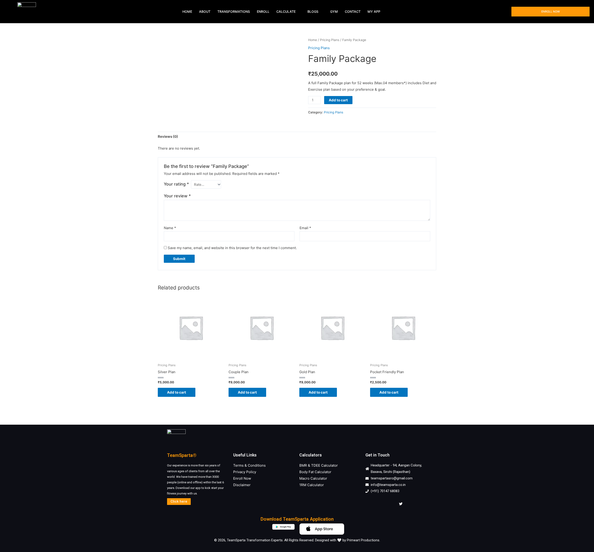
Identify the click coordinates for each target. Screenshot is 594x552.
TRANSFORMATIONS (233, 11)
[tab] (168, 137)
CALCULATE (286, 11)
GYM (334, 11)
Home (312, 40)
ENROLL (263, 11)
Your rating (176, 184)
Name (170, 228)
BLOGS (312, 11)
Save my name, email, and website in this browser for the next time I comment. (232, 248)
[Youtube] (390, 503)
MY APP (374, 11)
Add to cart (338, 100)
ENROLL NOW (550, 11)
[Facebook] (370, 503)
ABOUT (204, 11)
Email (305, 228)
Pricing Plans (329, 40)
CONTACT (353, 11)
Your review (177, 195)
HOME (187, 11)
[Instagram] (380, 503)
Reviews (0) (168, 136)
